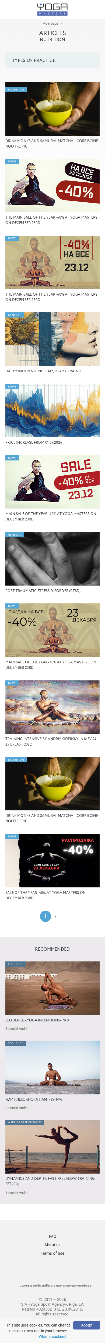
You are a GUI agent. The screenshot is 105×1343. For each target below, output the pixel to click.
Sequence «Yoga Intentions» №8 (37, 1020)
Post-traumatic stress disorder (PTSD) (42, 591)
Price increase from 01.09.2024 (33, 443)
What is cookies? (52, 1336)
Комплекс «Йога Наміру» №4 (33, 1099)
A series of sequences (24, 1122)
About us (52, 1244)
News (12, 161)
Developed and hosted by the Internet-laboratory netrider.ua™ (56, 1285)
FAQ (52, 1236)
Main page (50, 23)
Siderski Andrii (16, 1029)
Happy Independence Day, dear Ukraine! (43, 371)
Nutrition (16, 89)
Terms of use (52, 1253)
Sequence (15, 964)
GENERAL (14, 315)
